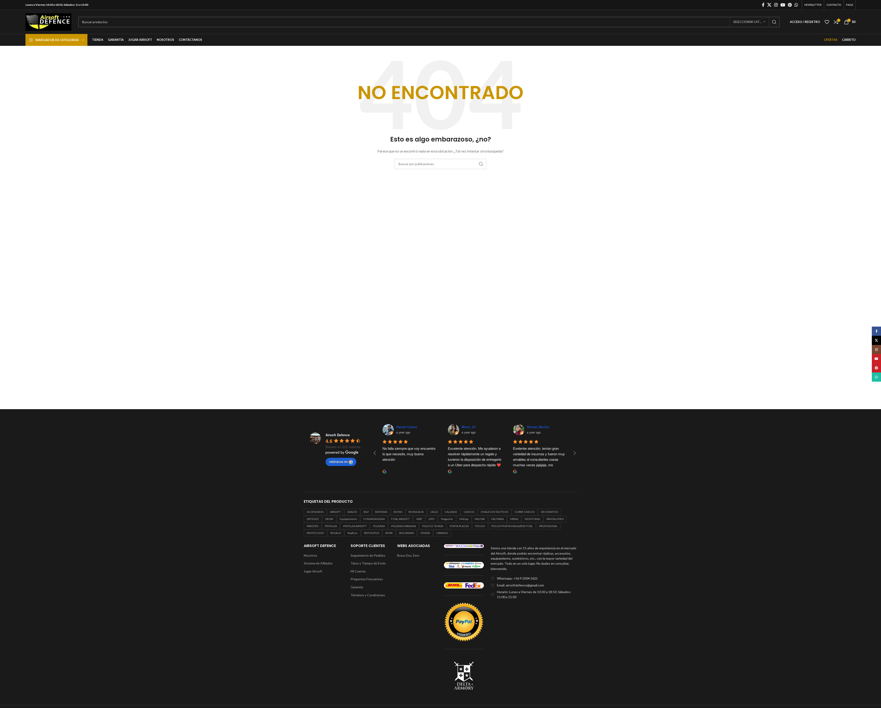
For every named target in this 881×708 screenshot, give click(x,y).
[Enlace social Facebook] (763, 4)
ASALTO (352, 512)
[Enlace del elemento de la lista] (534, 578)
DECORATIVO (549, 512)
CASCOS (469, 512)
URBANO (442, 533)
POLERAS (379, 526)
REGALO (335, 533)
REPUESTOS (371, 533)
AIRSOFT (335, 512)
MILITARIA (497, 519)
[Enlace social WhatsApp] (796, 4)
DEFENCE (313, 519)
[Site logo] (48, 21)
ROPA (389, 533)
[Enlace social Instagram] (776, 4)
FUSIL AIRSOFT (400, 519)
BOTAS (398, 512)
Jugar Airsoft (313, 571)
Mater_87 (469, 427)
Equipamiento (348, 519)
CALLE (434, 512)
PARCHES (312, 526)
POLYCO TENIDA (432, 526)
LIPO (432, 519)
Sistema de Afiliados (318, 563)
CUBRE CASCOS (525, 512)
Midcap (463, 519)
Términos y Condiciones (368, 595)
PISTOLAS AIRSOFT (355, 526)
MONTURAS (532, 519)
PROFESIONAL (548, 526)
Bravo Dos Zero (408, 555)
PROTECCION (315, 533)
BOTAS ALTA (416, 512)
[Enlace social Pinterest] (789, 4)
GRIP (419, 519)
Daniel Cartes (406, 427)
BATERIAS (381, 512)
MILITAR (480, 519)
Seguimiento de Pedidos (368, 555)
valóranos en (338, 461)
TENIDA (425, 533)
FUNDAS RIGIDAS (374, 519)
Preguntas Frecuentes (367, 579)
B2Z (366, 512)
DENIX (329, 519)
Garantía (357, 587)
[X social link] (769, 4)
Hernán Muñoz (538, 427)
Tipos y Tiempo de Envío (368, 563)
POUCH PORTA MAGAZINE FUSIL (512, 526)
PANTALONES (555, 519)
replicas (353, 533)
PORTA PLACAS (459, 526)
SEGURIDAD (406, 533)
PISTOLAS (331, 526)
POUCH (480, 526)
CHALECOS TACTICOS (494, 512)
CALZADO (451, 512)
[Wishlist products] (826, 22)
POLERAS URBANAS (403, 526)
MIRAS (514, 519)
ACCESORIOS (315, 512)
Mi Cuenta (358, 571)
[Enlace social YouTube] (782, 4)
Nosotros (310, 555)
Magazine (447, 519)
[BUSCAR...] (774, 22)
